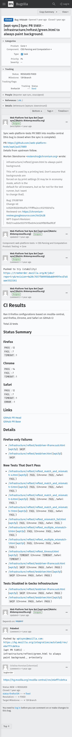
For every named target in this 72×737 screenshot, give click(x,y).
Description (15, 126)
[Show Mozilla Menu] (10, 4)
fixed (34, 88)
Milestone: (14, 77)
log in (18, 708)
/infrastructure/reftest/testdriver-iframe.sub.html (36, 445)
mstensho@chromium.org (42, 156)
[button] (64, 4)
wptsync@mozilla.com (29, 638)
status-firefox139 (11, 693)
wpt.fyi (13, 449)
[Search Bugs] (54, 4)
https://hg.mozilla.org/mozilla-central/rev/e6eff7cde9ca (35, 679)
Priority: (15, 59)
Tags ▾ (50, 111)
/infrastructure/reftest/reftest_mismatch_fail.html (37, 519)
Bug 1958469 (21, 19)
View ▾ (65, 12)
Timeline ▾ (63, 111)
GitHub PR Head (12, 417)
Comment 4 (15, 669)
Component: (13, 49)
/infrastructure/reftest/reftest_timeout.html (33, 551)
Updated (14, 237)
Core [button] (24, 46)
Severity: (15, 62)
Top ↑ (7, 726)
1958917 (19, 621)
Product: (15, 46)
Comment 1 (15, 262)
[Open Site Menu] (4, 4)
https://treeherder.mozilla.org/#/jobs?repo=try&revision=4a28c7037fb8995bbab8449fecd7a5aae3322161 (35, 277)
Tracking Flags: (9, 81)
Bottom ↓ (37, 111)
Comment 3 (15, 632)
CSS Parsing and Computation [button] (36, 49)
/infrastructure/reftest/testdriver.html (30, 453)
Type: (16, 54)
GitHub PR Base (12, 421)
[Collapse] (66, 122)
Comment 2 (15, 297)
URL (20, 100)
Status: (15, 74)
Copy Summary (47, 12)
